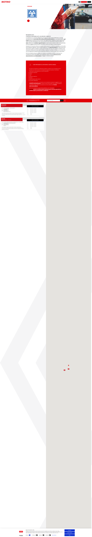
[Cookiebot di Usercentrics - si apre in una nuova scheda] (21, 535)
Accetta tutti (69, 530)
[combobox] (53, 100)
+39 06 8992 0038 (5, 123)
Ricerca (62, 100)
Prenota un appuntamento (35, 106)
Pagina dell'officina (6, 110)
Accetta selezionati (69, 532)
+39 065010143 (5, 109)
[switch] (37, 535)
